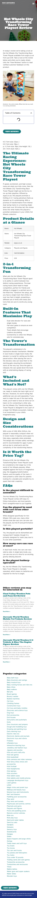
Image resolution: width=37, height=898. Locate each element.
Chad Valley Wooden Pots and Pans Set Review (16, 595)
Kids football (11, 766)
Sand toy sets (12, 822)
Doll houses (11, 717)
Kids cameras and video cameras (19, 759)
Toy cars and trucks (14, 850)
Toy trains (10, 855)
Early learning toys (14, 731)
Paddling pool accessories (17, 797)
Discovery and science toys (17, 710)
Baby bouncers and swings (17, 680)
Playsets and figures (14, 808)
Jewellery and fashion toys (17, 748)
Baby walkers (12, 689)
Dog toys (10, 713)
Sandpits (10, 825)
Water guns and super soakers (18, 871)
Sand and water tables (15, 820)
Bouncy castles (12, 696)
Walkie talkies (12, 869)
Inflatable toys (12, 743)
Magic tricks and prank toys (17, 787)
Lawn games (11, 783)
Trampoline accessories (15, 862)
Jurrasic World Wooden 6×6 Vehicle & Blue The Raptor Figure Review (18, 642)
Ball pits (10, 692)
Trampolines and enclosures (17, 864)
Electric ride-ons (13, 734)
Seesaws (10, 827)
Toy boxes (11, 848)
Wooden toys (12, 876)
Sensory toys (12, 829)
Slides (9, 836)
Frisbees (10, 741)
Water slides (11, 874)
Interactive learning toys (16, 745)
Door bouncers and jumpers (17, 724)
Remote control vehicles (16, 813)
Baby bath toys (12, 678)
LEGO (9, 785)
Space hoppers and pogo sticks (19, 839)
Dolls (9, 722)
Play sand (10, 799)
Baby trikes (11, 687)
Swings (9, 841)
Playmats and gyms (14, 806)
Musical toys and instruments (18, 792)
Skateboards (11, 832)
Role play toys (12, 818)
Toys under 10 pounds (15, 857)
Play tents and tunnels (15, 801)
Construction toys (13, 706)
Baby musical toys (14, 682)
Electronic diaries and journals (18, 736)
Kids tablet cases (13, 776)
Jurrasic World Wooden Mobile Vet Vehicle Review (17, 618)
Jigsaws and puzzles (14, 750)
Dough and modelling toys (17, 727)
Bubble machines (13, 699)
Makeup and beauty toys (16, 790)
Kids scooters (12, 773)
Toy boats (10, 846)
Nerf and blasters (13, 794)
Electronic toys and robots (17, 738)
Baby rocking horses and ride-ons (19, 685)
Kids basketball (12, 757)
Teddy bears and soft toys (17, 843)
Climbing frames (13, 703)
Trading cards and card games (18, 860)
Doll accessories (13, 715)
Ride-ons (10, 815)
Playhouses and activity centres (19, 804)
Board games (12, 694)
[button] (33, 3)
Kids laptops (11, 771)
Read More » (6, 611)
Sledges (10, 834)
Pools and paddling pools (16, 811)
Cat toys (10, 701)
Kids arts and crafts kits (16, 752)
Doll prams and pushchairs (17, 720)
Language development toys (17, 780)
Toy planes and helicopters (17, 853)
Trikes (9, 867)
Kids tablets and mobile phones (18, 778)
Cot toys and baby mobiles (17, 708)
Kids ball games (13, 755)
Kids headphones (13, 769)
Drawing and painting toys (17, 729)
